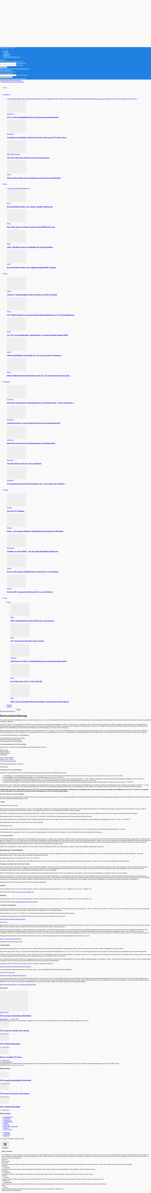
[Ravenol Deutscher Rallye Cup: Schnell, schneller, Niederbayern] (16, 202)
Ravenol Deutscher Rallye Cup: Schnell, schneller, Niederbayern (30, 207)
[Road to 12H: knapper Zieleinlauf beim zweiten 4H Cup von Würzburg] (16, 566)
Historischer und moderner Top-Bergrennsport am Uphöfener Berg (31, 443)
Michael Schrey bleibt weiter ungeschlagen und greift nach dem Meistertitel (33, 178)
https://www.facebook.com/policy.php (23, 892)
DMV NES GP (56, 99)
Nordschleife (74, 99)
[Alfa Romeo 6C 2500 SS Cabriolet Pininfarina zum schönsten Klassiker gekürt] (20, 656)
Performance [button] (5, 1171)
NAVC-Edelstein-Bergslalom (10, 1044)
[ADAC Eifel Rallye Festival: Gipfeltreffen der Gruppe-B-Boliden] (16, 242)
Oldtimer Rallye (19, 188)
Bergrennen (6, 381)
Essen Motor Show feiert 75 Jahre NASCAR (26, 681)
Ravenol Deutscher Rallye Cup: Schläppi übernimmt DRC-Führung (31, 267)
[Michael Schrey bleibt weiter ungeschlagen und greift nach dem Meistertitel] (16, 173)
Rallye (5, 184)
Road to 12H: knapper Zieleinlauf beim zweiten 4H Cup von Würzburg (32, 572)
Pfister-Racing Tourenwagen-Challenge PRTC (102, 99)
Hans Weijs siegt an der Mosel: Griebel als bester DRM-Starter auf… (31, 227)
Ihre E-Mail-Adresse (21, 75)
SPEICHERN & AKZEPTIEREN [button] (11, 1190)
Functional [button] (5, 1166)
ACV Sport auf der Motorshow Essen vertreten (27, 641)
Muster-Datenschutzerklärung (8, 984)
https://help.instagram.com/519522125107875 (25, 902)
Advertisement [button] (6, 1180)
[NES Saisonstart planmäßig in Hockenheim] (14, 1011)
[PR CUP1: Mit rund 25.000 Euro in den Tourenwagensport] (16, 153)
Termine (5, 52)
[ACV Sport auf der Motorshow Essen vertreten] (20, 636)
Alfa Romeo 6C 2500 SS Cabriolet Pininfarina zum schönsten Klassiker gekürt (38, 661)
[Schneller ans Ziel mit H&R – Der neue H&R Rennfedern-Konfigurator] (16, 546)
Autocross (12, 188)
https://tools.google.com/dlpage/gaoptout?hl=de (13, 975)
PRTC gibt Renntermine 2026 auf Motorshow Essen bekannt (32, 621)
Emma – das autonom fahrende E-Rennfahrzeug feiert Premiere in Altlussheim (35, 531)
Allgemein (13, 658)
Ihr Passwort (19, 65)
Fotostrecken (7, 54)
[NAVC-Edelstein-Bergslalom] (4, 1040)
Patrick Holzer (4, 1019)
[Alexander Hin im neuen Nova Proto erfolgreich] (16, 458)
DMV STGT (64, 99)
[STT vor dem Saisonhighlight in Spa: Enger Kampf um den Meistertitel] (16, 112)
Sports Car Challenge (121, 99)
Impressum (6, 1135)
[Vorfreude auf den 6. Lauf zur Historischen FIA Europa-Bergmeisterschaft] (16, 418)
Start (1, 711)
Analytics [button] (4, 1175)
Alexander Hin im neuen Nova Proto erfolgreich (24, 463)
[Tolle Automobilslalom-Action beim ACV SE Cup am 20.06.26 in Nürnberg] (16, 350)
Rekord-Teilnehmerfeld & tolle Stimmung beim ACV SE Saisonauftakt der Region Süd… (39, 376)
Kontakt (5, 51)
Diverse (11, 99)
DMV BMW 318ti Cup (20, 99)
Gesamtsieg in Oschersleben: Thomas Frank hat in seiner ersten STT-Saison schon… (37, 137)
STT (128, 99)
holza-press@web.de (10, 761)
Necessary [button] (4, 1159)
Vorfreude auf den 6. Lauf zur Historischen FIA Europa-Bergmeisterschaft (33, 423)
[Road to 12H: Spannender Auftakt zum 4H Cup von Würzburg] (16, 587)
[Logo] (6, 82)
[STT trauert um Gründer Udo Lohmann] (4, 1027)
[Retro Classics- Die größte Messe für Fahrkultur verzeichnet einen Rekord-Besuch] (20, 696)
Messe (8, 602)
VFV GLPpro (133, 99)
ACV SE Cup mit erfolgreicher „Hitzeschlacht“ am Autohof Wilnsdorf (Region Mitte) (37, 335)
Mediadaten (6, 1132)
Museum (9, 528)
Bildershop (6, 55)
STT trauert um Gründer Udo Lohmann (14, 1030)
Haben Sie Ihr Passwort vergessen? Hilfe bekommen (14, 68)
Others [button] (3, 1185)
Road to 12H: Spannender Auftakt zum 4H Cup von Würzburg (30, 592)
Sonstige (5, 490)
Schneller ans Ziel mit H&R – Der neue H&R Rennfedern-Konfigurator (32, 551)
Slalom (5, 273)
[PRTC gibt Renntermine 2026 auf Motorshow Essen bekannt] (20, 615)
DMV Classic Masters (46, 99)
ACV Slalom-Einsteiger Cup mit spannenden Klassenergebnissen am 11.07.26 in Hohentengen (40, 315)
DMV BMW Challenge (33, 99)
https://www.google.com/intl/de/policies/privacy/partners (15, 966)
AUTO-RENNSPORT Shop (11, 57)
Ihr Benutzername (21, 63)
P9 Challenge (81, 99)
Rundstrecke (6, 94)
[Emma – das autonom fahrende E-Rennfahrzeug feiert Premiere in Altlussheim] (16, 526)
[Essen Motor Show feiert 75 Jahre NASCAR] (20, 676)
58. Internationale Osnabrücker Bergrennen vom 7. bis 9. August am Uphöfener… (36, 484)
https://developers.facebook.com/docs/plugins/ (12, 919)
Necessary (7, 1161)
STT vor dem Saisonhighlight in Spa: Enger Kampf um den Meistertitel (32, 117)
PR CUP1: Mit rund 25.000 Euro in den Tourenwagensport (28, 158)
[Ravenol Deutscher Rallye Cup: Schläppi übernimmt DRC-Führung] (16, 262)
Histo (69, 99)
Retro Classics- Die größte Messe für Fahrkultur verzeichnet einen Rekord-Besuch (39, 702)
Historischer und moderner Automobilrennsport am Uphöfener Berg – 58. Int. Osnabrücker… (40, 403)
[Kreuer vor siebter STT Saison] (4, 1053)
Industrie (9, 706)
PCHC (87, 99)
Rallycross (27, 188)
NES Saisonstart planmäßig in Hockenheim (15, 1016)
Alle (8, 99)
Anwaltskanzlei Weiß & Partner (27, 984)
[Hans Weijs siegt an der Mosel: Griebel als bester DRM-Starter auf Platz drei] (16, 222)
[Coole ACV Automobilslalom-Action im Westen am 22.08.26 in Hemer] (16, 289)
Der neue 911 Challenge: (15, 511)
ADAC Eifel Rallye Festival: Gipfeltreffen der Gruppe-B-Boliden (30, 247)
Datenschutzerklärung (6, 70)
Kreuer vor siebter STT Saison (11, 1057)
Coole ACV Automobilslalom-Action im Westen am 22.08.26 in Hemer (32, 295)
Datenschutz (6, 1134)
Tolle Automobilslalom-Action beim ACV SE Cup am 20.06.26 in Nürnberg (34, 355)
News (5, 87)
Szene (5, 598)
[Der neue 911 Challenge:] (16, 506)
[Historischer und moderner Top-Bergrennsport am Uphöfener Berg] (16, 438)
